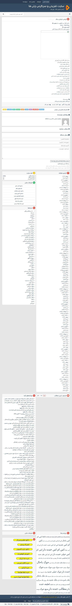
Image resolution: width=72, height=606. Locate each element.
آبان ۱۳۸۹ (65, 390)
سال (38, 395)
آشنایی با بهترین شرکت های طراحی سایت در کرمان (21, 463)
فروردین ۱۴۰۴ (64, 189)
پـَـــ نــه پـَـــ (31, 224)
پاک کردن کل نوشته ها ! (56, 161)
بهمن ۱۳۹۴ (65, 272)
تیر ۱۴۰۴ (65, 184)
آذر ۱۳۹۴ (65, 276)
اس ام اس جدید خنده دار (49, 545)
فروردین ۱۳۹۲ (64, 336)
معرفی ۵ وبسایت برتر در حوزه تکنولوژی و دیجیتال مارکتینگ (19, 491)
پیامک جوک (31, 232)
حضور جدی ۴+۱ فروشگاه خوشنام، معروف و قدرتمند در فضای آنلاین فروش (18, 482)
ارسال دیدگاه (66, 161)
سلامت (32, 264)
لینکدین (9, 109)
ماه (41, 395)
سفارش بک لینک (19, 201)
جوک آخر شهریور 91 (34, 604)
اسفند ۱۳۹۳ (64, 293)
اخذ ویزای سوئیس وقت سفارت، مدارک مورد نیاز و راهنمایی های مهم (18, 453)
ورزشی (32, 303)
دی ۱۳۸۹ (65, 386)
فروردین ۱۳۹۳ (64, 313)
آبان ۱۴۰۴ (65, 178)
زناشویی (32, 260)
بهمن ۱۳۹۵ (65, 257)
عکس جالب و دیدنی (29, 271)
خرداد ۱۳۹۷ (65, 244)
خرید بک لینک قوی (19, 198)
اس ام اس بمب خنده (47, 541)
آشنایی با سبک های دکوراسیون (26, 504)
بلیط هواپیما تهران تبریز (21, 577)
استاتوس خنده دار (61, 558)
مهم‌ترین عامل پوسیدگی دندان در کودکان (24, 442)
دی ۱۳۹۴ (65, 274)
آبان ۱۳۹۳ (65, 300)
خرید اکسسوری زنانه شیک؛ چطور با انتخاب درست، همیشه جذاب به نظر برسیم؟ (18, 400)
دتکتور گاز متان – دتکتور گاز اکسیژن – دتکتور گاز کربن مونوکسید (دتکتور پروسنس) (18, 429)
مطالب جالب (31, 288)
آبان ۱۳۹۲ (65, 323)
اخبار (32, 219)
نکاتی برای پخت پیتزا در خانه (27, 472)
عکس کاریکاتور (30, 273)
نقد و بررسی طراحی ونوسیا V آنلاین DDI (24, 414)
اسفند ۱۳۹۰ (64, 360)
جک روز (46, 580)
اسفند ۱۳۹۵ (64, 255)
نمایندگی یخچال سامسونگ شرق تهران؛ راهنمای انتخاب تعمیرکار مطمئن (18, 399)
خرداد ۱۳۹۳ (65, 309)
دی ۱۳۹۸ (65, 238)
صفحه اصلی (46, 2)
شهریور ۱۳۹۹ (64, 236)
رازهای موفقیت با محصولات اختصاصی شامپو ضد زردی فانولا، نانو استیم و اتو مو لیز (18, 474)
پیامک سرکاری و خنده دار (27, 235)
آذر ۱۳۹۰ (65, 366)
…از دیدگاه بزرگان (29, 211)
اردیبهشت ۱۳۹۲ (63, 334)
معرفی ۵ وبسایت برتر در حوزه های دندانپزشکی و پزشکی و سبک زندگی (18, 495)
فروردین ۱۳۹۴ (64, 291)
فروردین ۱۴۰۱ (64, 221)
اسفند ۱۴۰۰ (64, 223)
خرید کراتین (25, 568)
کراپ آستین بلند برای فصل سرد (26, 404)
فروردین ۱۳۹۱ (64, 358)
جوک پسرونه (51, 576)
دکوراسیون (31, 254)
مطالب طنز (31, 294)
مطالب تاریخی (30, 286)
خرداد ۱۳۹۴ (65, 287)
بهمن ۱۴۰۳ (65, 191)
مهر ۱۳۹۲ (65, 324)
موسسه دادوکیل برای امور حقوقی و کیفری (23, 425)
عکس (32, 267)
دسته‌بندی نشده (30, 252)
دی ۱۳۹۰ (65, 364)
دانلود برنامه (31, 250)
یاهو (30, 109)
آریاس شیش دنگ (29, 476)
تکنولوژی (31, 245)
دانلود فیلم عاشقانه (18, 191)
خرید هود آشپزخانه (29, 480)
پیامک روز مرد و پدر (29, 234)
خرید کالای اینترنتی (23, 563)
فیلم (33, 277)
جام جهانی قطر (19, 188)
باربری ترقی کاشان (29, 416)
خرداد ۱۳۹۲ (65, 332)
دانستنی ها (31, 249)
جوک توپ (55, 567)
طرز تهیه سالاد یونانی (29, 446)
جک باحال (40, 576)
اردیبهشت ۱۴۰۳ (63, 200)
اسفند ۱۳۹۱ (64, 338)
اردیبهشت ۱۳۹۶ (63, 253)
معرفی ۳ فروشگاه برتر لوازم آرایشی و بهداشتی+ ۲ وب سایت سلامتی (18, 502)
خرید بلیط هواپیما (23, 572)
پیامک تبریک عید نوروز (28, 230)
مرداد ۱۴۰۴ (65, 182)
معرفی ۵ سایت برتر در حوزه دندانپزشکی (24, 499)
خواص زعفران (30, 440)
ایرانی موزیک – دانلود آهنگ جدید (25, 459)
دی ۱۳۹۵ (65, 259)
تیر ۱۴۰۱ (65, 219)
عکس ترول (31, 269)
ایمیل (4, 109)
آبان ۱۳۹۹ (65, 232)
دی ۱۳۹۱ (65, 341)
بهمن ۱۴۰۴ (65, 176)
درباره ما (25, 2)
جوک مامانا (10, 604)
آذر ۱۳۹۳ (65, 298)
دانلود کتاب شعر (19, 186)
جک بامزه (66, 580)
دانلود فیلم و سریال (22, 540)
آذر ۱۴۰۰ (65, 225)
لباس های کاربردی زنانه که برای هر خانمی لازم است (21, 410)
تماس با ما (32, 2)
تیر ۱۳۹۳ (65, 308)
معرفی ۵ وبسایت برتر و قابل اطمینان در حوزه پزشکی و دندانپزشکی (18, 497)
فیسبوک (42, 109)
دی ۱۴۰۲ (65, 206)
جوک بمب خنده (65, 567)
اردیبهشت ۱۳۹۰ (63, 379)
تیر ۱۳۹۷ (65, 242)
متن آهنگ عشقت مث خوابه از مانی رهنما (24, 434)
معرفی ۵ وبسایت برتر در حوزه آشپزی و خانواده (22, 489)
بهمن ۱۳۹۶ (65, 246)
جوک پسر (56, 576)
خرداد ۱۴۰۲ (65, 210)
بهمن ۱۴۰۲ (65, 204)
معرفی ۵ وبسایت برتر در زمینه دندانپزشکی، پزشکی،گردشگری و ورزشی (18, 485)
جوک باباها (26, 604)
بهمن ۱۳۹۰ (65, 362)
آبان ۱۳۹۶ (65, 247)
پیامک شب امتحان (29, 237)
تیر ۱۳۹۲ (65, 330)
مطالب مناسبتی (30, 297)
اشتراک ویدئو (25, 545)
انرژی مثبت (31, 222)
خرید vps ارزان (24, 558)
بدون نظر (47, 104)
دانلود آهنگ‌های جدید (19, 196)
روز (44, 395)
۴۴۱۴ (32, 213)
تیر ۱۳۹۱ (65, 353)
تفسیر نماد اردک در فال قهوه (27, 408)
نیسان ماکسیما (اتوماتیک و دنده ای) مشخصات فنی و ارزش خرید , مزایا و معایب (18, 506)
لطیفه (51, 584)
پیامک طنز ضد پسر (29, 239)
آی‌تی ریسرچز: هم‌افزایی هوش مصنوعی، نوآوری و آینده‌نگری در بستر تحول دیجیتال (18, 419)
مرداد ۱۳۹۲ (65, 328)
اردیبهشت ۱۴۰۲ (63, 212)
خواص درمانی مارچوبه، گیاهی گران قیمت (24, 438)
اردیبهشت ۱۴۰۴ (63, 187)
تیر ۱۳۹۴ (65, 285)
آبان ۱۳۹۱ (65, 345)
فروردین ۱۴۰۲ (64, 214)
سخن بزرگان (31, 262)
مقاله (32, 299)
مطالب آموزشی (30, 284)
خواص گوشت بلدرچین (28, 436)
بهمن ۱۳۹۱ (65, 339)
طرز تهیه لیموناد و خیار (28, 444)
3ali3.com (45, 537)
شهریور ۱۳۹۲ (64, 326)
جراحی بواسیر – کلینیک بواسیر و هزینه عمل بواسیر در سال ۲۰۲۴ (18, 448)
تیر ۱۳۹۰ (65, 375)
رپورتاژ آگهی (65, 104)
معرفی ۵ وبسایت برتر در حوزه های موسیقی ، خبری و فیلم (20, 484)
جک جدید (53, 580)
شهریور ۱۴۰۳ (64, 195)
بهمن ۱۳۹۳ (65, 294)
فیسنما (18, 109)
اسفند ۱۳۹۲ (64, 315)
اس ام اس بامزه (57, 541)
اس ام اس (31, 220)
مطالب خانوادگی (30, 290)
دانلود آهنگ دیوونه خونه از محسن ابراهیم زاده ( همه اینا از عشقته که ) (18, 478)
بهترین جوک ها (52, 558)
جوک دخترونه (43, 572)
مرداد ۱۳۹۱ (65, 351)
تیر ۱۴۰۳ (65, 197)
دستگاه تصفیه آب (29, 465)
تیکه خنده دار (45, 558)
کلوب (22, 109)
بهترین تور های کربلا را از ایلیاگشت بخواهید (23, 450)
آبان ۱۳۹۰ (65, 368)
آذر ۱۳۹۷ (65, 240)
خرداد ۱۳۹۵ (65, 268)
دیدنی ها (31, 256)
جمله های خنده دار (60, 562)
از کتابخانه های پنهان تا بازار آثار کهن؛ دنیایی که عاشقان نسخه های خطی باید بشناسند (18, 402)
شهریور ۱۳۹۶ (64, 249)
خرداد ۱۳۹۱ (65, 355)
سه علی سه (56, 584)
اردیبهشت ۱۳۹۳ (63, 311)
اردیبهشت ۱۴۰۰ (63, 229)
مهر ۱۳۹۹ (65, 234)
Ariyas (61, 25)
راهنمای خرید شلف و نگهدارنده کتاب (25, 417)
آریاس (60, 23)
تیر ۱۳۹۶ (65, 251)
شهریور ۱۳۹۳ (64, 304)
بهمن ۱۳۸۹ (65, 385)
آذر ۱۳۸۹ (65, 388)
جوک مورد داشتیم (62, 576)
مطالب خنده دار (58, 588)
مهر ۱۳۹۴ (65, 279)
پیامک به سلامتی (30, 228)
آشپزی (32, 215)
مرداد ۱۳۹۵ (65, 266)
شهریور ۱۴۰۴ (64, 180)
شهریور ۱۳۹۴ (64, 281)
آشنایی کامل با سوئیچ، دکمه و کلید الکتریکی (23, 457)
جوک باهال (56, 604)
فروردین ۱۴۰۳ (64, 202)
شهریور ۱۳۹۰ (64, 371)
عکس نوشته (31, 275)
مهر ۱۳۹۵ (65, 264)
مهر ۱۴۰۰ (65, 227)
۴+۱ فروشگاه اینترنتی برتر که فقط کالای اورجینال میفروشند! (19, 500)
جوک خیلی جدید (54, 572)
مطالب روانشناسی (29, 292)
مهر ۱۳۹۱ (65, 347)
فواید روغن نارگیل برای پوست (26, 470)
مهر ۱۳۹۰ (65, 370)
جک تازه (59, 580)
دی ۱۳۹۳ (65, 296)
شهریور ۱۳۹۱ (64, 349)
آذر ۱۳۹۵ (65, 261)
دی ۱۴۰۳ (65, 193)
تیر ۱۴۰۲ (65, 208)
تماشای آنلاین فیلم (19, 193)
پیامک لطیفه (60, 592)
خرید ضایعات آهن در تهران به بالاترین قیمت (23, 527)
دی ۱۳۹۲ (65, 319)
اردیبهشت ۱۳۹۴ (63, 289)
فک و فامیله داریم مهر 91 (46, 604)
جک (46, 576)
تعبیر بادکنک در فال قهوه (28, 406)
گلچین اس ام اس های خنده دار (50, 592)
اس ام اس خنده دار (53, 549)
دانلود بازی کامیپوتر (23, 549)
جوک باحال (43, 562)
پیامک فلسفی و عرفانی (28, 241)
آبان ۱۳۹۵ (65, 262)
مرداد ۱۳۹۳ (65, 306)
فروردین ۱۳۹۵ (64, 270)
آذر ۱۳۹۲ (65, 321)
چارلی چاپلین (31, 247)
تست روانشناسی (29, 243)
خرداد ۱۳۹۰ (65, 377)
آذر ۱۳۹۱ (65, 343)
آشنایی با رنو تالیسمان (28, 467)
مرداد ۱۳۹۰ (65, 373)
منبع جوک (44, 589)
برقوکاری (31, 529)
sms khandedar (65, 537)
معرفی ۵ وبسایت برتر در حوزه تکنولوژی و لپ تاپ (22, 493)
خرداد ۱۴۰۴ (65, 185)
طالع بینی (31, 265)
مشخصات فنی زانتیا (29, 451)
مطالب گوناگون (30, 296)
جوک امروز (51, 562)
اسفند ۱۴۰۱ (64, 215)
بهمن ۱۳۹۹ (65, 231)
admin (47, 119)
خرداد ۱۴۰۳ (65, 199)
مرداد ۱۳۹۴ (65, 283)
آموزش (32, 217)
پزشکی (32, 226)
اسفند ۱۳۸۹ (64, 383)
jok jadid (58, 537)
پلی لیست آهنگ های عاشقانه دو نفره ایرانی (23, 469)
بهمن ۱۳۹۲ (65, 317)
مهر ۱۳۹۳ (65, 302)
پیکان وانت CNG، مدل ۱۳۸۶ (26, 455)
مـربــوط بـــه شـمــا (29, 280)
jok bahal (52, 537)
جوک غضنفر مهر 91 (18, 604)
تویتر (27, 109)
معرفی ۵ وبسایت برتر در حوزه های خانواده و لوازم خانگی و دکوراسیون (18, 487)
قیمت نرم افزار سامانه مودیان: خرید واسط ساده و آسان (20, 461)
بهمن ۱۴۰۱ (65, 217)
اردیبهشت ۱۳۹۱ (63, 356)
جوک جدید (48, 567)
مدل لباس (31, 282)
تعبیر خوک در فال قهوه (28, 412)
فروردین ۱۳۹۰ (64, 381)
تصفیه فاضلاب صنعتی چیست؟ (26, 421)
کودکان (32, 279)
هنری (32, 301)
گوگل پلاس (35, 109)
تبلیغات (39, 2)
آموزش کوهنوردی (23, 554)
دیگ (14, 109)
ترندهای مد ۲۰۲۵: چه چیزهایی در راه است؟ (23, 433)
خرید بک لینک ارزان (19, 203)
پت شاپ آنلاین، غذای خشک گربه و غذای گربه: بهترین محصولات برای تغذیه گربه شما (18, 423)
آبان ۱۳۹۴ (65, 277)
